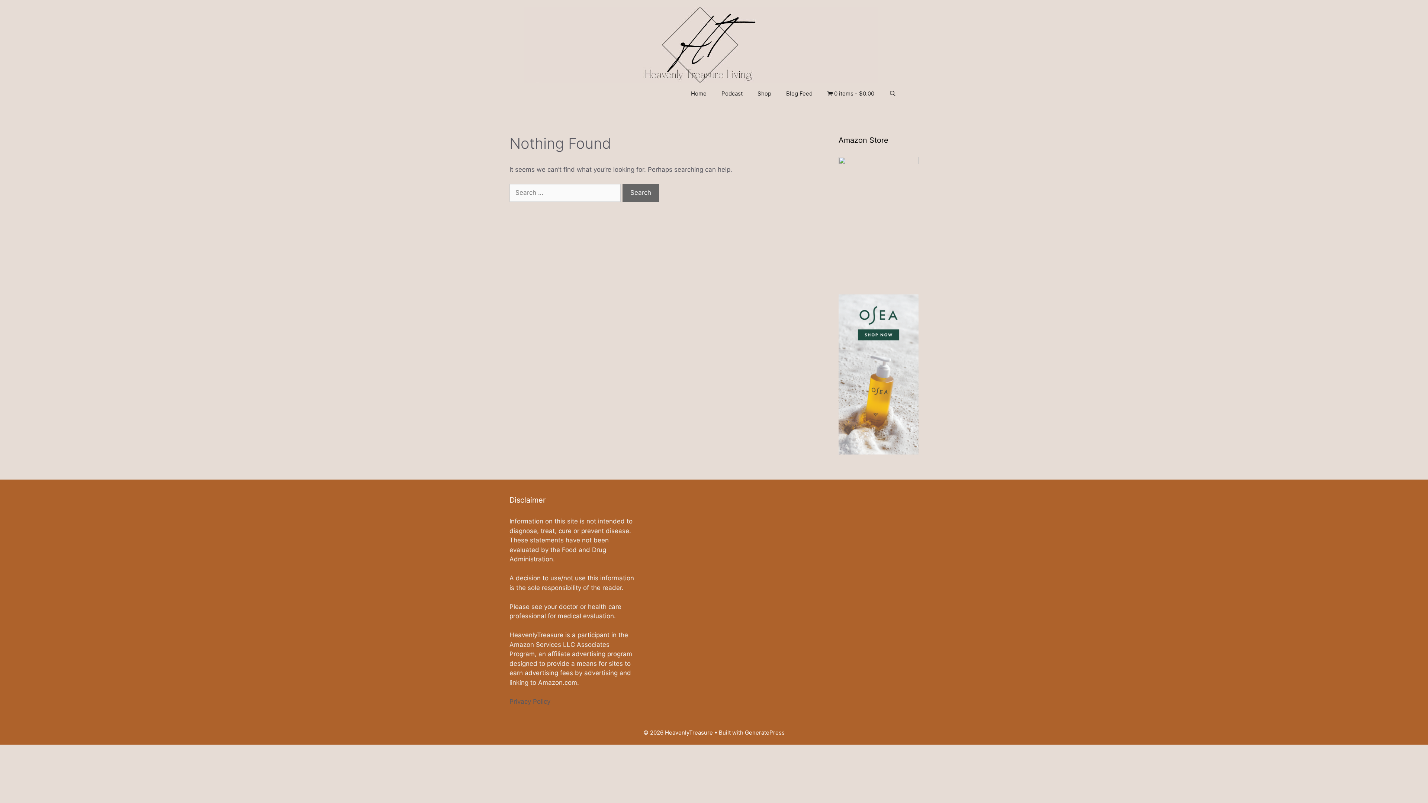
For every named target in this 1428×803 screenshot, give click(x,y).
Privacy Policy (529, 701)
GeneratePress (765, 732)
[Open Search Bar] (893, 94)
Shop (764, 93)
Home (699, 93)
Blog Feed (799, 93)
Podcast (732, 93)
